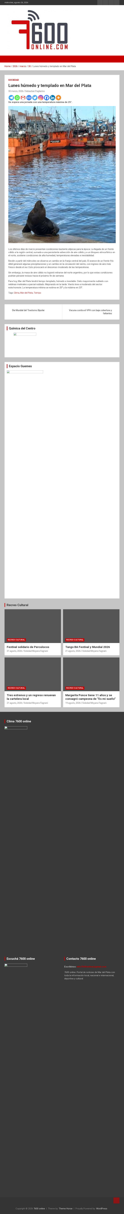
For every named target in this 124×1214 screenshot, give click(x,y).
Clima (16, 293)
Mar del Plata (26, 293)
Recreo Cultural (17, 605)
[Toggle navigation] (8, 59)
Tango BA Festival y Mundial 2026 (87, 647)
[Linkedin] (52, 97)
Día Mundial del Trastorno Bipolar (28, 310)
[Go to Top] (116, 1200)
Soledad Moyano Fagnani (36, 651)
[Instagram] (40, 97)
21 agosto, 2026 (14, 651)
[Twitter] (35, 97)
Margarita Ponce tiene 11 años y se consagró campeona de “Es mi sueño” (90, 697)
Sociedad (13, 80)
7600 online (39, 1208)
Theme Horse (65, 1208)
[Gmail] (23, 97)
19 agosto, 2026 (73, 703)
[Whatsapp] (17, 97)
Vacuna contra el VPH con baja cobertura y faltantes (90, 312)
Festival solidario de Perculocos (28, 647)
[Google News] (29, 97)
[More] (58, 97)
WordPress (101, 1208)
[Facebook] (46, 97)
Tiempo (37, 293)
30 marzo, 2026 (15, 91)
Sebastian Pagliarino (35, 91)
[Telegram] (11, 97)
